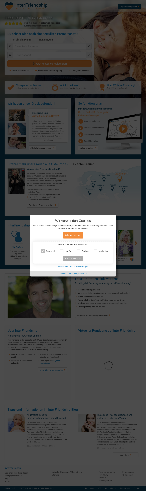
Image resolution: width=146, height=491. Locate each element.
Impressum (82, 274)
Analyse (85, 251)
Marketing (103, 251)
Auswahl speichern (73, 259)
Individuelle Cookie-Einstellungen (73, 267)
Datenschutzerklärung (68, 274)
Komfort (68, 251)
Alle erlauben (73, 235)
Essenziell (50, 251)
